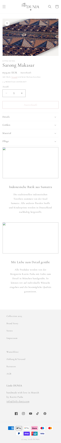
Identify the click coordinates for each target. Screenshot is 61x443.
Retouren (11, 366)
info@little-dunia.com (18, 401)
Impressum (12, 338)
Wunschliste (13, 351)
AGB (9, 373)
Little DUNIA (34, 439)
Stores (10, 330)
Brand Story (12, 323)
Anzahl (5, 86)
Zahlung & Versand (16, 359)
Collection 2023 (14, 316)
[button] (4, 6)
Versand (14, 77)
